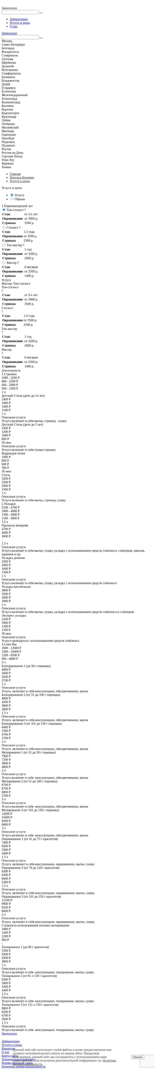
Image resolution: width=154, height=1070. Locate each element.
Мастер (12, 262)
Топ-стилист (15, 210)
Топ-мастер (14, 245)
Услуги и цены (20, 22)
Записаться (9, 33)
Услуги (19, 195)
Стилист (12, 227)
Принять (138, 1057)
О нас (13, 26)
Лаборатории (19, 19)
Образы (20, 199)
